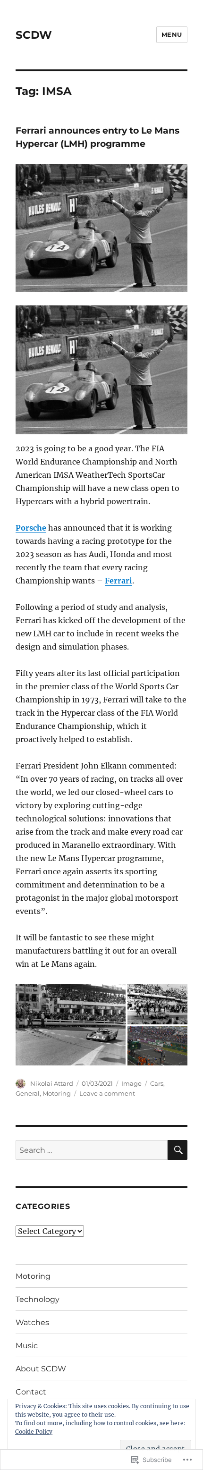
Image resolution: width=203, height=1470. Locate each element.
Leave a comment (107, 1093)
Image (131, 1083)
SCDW (34, 35)
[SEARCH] (177, 1150)
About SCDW (41, 1368)
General (28, 1093)
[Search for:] (92, 1150)
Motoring (56, 1093)
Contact (31, 1391)
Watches (32, 1322)
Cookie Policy (33, 1431)
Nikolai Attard (51, 1083)
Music (27, 1345)
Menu (171, 34)
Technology (37, 1299)
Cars (156, 1083)
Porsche (31, 527)
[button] (71, 1024)
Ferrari (118, 580)
